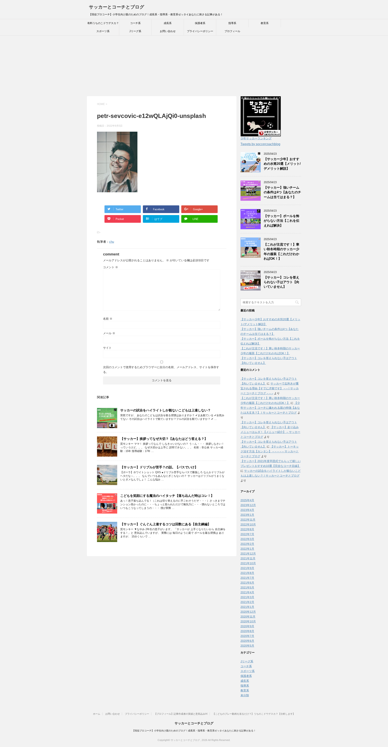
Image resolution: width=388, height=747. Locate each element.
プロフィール (232, 31)
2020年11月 (247, 616)
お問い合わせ (168, 31)
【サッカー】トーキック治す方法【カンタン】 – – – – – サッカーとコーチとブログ (269, 451)
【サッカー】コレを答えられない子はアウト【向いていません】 (281, 282)
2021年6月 (247, 582)
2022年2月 (247, 543)
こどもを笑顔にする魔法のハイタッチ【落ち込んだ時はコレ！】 (167, 495)
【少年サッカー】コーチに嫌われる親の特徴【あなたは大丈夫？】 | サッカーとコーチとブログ (270, 407)
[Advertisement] (194, 66)
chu (111, 241)
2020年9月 (247, 626)
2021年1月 (247, 606)
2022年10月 (248, 524)
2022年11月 (247, 519)
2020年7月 (247, 636)
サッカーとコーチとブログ (116, 6)
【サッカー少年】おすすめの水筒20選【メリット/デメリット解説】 (282, 163)
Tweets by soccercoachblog (260, 144)
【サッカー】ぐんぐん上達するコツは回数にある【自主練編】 (165, 524)
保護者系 (200, 23)
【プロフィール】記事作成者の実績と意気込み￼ (181, 713)
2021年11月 (247, 558)
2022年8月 (247, 529)
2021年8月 (247, 573)
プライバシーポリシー (200, 31)
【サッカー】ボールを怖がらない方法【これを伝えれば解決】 (281, 220)
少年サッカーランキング (256, 138)
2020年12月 (248, 611)
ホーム (96, 713)
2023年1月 (247, 514)
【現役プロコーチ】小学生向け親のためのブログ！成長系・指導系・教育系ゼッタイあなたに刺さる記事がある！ (194, 730)
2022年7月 (247, 534)
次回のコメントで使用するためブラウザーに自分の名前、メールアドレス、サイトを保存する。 (161, 370)
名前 (107, 318)
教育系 (265, 23)
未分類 (244, 695)
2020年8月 (247, 631)
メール (109, 333)
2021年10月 (248, 563)
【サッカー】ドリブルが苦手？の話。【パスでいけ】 (159, 467)
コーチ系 (135, 23)
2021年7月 (247, 577)
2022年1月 (247, 548)
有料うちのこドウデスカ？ (103, 23)
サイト (107, 347)
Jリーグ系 (135, 31)
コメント (110, 267)
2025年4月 (247, 500)
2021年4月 (247, 592)
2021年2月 (247, 602)
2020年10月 (248, 621)
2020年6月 (247, 640)
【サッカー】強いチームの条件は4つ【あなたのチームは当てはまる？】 (282, 192)
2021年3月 (247, 597)
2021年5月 (247, 587)
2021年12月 (248, 553)
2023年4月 (247, 510)
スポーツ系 (103, 31)
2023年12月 (248, 505)
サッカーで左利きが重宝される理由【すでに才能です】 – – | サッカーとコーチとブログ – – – (269, 388)
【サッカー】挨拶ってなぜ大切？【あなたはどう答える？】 (164, 438)
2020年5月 (247, 645)
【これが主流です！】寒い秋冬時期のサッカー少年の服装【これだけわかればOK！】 (281, 251)
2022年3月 (247, 539)
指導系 (232, 23)
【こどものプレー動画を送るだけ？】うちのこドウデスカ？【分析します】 (254, 713)
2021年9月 (247, 568)
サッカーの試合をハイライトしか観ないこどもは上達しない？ (165, 410)
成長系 (168, 23)
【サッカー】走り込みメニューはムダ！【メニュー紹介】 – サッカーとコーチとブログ (270, 432)
